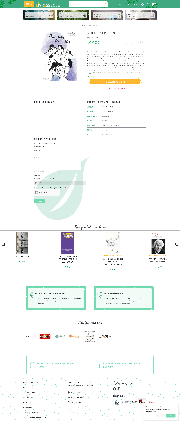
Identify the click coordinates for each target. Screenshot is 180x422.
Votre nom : (37, 150)
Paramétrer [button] (160, 416)
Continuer (39, 201)
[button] (3, 244)
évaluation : (37, 175)
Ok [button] (170, 416)
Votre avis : (37, 158)
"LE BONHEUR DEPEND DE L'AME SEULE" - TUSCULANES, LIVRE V (112, 261)
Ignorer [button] (150, 416)
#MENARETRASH (22, 256)
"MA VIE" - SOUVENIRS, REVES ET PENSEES (158, 260)
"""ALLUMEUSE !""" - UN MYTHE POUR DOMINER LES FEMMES (67, 259)
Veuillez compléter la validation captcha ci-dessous (49, 188)
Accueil (83, 25)
